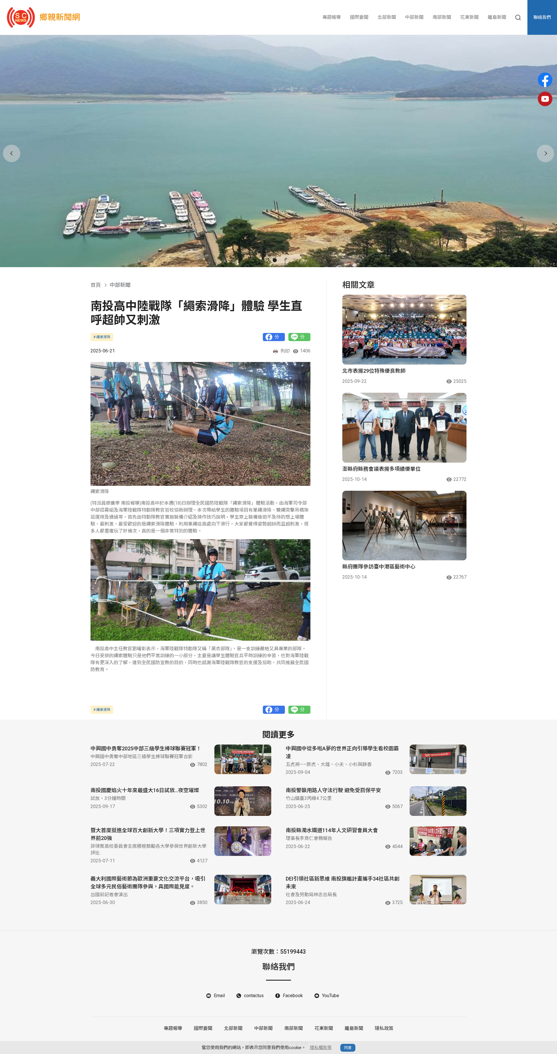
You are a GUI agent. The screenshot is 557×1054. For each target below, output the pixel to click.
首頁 (96, 285)
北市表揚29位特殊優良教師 (374, 371)
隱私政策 (384, 1028)
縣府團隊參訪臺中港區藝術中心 (378, 567)
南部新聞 (442, 17)
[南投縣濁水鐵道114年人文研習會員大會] (438, 841)
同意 (348, 1048)
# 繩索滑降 (101, 337)
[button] (275, 260)
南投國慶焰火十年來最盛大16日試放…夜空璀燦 (145, 790)
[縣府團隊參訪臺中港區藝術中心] (404, 526)
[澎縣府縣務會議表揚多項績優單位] (404, 428)
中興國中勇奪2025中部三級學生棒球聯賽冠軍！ (146, 748)
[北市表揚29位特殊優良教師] (404, 330)
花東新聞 (469, 17)
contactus (254, 995)
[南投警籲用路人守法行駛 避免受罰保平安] (438, 801)
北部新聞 (386, 17)
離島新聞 (497, 17)
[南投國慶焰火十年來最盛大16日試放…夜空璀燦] (242, 801)
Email (219, 995)
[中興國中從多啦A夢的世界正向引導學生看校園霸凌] (438, 759)
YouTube (330, 995)
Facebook (293, 995)
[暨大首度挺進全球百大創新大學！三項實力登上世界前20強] (242, 841)
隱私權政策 (321, 1047)
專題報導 (331, 17)
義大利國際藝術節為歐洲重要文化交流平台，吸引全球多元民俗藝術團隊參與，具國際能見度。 (148, 883)
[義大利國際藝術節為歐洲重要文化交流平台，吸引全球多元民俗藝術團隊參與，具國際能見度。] (242, 889)
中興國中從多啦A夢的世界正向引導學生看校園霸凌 (342, 752)
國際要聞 (359, 17)
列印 (285, 351)
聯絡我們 (542, 17)
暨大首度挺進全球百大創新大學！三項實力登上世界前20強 (148, 834)
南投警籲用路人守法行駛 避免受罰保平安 (333, 790)
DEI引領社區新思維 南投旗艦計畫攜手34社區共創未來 (342, 883)
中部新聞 (414, 17)
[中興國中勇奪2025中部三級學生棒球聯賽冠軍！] (242, 759)
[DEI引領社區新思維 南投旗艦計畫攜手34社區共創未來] (438, 889)
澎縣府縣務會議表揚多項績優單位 (381, 469)
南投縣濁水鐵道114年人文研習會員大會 (332, 830)
